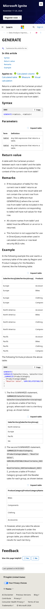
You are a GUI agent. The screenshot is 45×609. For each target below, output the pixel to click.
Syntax (7, 58)
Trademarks (7, 605)
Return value (9, 61)
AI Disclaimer (7, 595)
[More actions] (41, 33)
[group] (22, 314)
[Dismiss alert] (41, 4)
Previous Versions (23, 595)
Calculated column (26, 73)
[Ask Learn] (36, 33)
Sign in (40, 27)
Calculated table (9, 77)
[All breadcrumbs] (4, 33)
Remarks (7, 64)
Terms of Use (33, 602)
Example (7, 67)
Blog (36, 595)
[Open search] (33, 27)
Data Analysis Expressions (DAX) (19, 32)
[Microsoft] (22, 27)
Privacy (17, 598)
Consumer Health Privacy (12, 602)
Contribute (6, 598)
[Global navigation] (2, 27)
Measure (26, 77)
